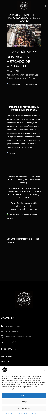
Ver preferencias (24, 408)
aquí (35, 209)
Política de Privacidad (26, 414)
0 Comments (21, 77)
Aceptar (24, 395)
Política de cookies (12, 414)
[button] (44, 370)
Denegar (24, 402)
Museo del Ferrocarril (16, 119)
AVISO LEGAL (38, 414)
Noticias (28, 74)
